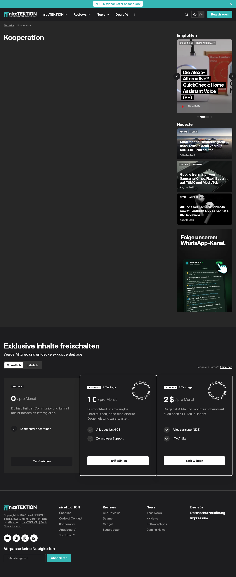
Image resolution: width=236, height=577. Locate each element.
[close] (231, 4)
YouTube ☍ (67, 535)
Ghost (12, 522)
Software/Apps (157, 524)
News (101, 14)
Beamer (108, 518)
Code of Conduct (70, 518)
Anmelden (226, 367)
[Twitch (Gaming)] (25, 538)
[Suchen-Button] (186, 14)
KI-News (152, 518)
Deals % (121, 14)
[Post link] (204, 143)
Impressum (199, 518)
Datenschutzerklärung (207, 513)
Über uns (65, 513)
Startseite (9, 25)
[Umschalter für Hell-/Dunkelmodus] (197, 14)
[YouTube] (7, 538)
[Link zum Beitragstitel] (204, 76)
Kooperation (67, 524)
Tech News (154, 513)
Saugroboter (111, 529)
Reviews (80, 14)
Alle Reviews (111, 513)
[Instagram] (16, 538)
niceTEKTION (53, 14)
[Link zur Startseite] (20, 14)
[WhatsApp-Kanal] (34, 538)
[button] (176, 76)
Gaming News (156, 529)
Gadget (108, 524)
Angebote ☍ (67, 529)
